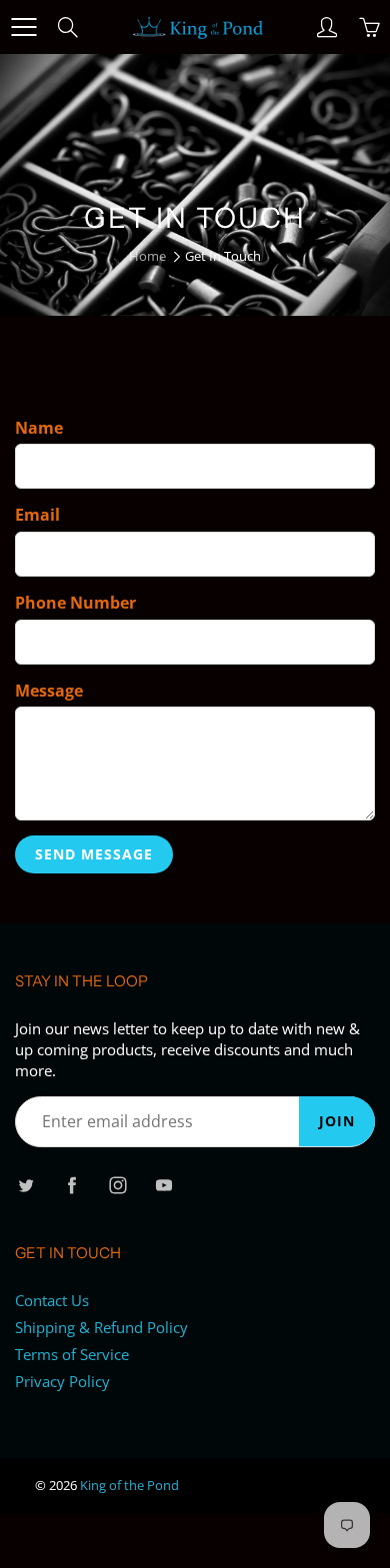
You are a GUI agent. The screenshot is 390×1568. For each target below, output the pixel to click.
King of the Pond (129, 1485)
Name (39, 428)
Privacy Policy (62, 1381)
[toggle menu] (23, 27)
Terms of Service (72, 1354)
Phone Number (75, 603)
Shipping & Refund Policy (101, 1327)
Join (337, 1120)
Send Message (94, 853)
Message (49, 691)
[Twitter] (25, 1184)
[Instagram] (117, 1184)
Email (37, 515)
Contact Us (52, 1300)
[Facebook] (71, 1184)
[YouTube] (163, 1184)
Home (147, 256)
